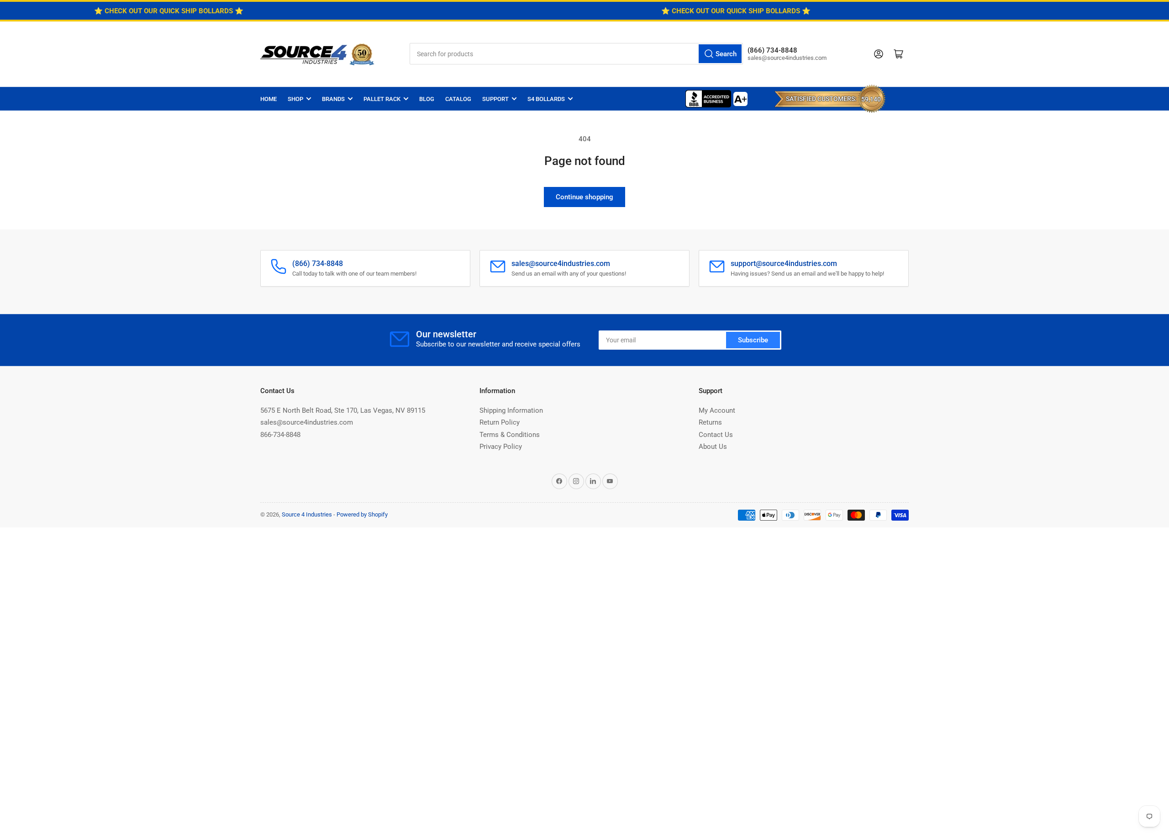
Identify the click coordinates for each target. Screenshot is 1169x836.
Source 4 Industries (307, 514)
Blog (426, 99)
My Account (717, 410)
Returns (710, 422)
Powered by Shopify (362, 514)
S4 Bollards (546, 99)
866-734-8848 (280, 435)
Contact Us (716, 435)
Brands (333, 99)
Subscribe (753, 340)
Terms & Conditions (509, 435)
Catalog (458, 99)
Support (495, 99)
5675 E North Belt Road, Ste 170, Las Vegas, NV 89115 (342, 410)
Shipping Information (511, 410)
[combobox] (576, 53)
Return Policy (499, 422)
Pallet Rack (381, 99)
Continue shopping (584, 197)
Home (268, 99)
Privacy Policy (500, 446)
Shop (295, 99)
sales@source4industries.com (306, 422)
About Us (713, 446)
